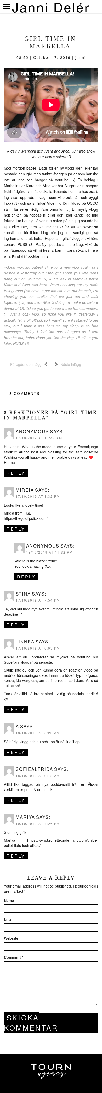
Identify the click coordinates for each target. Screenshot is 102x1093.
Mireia (25, 490)
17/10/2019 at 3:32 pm (38, 496)
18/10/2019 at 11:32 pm (49, 552)
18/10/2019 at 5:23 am (38, 733)
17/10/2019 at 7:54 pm (38, 600)
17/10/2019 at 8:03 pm (38, 648)
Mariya (25, 817)
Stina (23, 594)
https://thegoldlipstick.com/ (26, 518)
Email (9, 919)
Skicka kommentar (31, 1022)
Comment (13, 957)
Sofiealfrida (34, 769)
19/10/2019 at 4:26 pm (38, 823)
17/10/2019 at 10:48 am (39, 438)
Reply (16, 473)
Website (11, 938)
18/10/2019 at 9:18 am (38, 775)
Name (9, 900)
